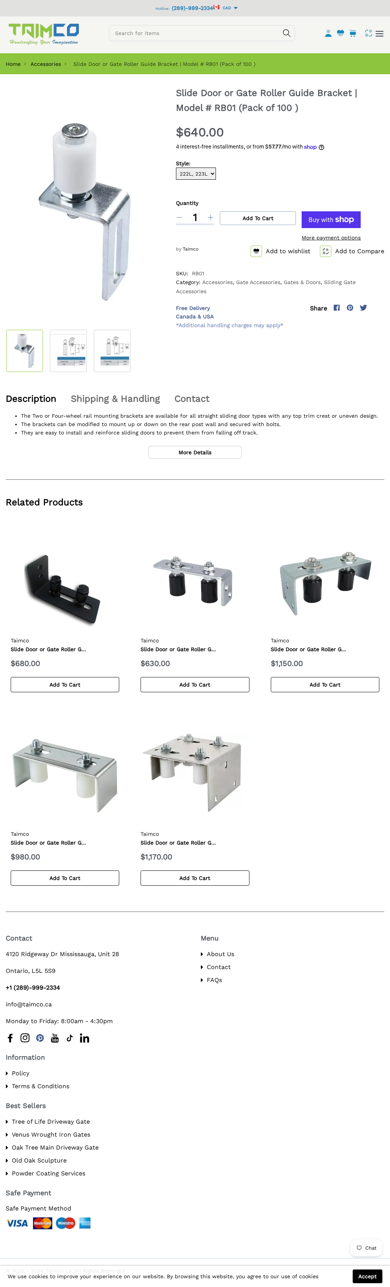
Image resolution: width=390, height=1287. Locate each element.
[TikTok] (69, 1038)
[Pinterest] (350, 307)
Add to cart (258, 218)
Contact (219, 967)
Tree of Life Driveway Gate (51, 1121)
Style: (183, 163)
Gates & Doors (302, 282)
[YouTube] (54, 1038)
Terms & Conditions (40, 1086)
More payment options (331, 238)
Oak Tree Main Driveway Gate (55, 1147)
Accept (367, 1276)
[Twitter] (363, 307)
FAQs (214, 980)
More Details (195, 452)
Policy (20, 1073)
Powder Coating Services (48, 1173)
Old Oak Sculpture (39, 1160)
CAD (225, 8)
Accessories (45, 64)
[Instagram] (376, 307)
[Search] (287, 33)
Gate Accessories (258, 282)
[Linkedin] (84, 1038)
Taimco (190, 249)
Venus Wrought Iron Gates (51, 1134)
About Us (220, 954)
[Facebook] (336, 307)
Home (13, 64)
